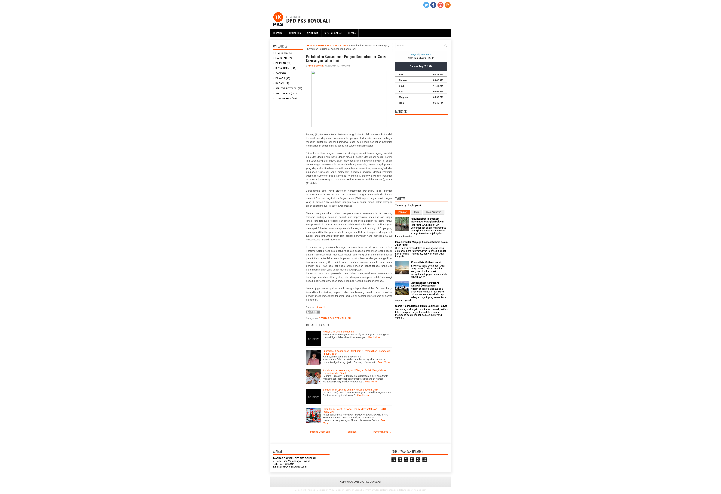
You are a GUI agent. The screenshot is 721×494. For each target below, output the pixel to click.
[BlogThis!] (311, 312)
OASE (278, 73)
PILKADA (280, 78)
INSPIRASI (280, 63)
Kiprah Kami (312, 32)
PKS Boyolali (316, 65)
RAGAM (279, 83)
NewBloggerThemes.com (413, 490)
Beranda (277, 32)
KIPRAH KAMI (282, 68)
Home (310, 45)
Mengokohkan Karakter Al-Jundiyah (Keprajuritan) (425, 284)
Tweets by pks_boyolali (408, 205)
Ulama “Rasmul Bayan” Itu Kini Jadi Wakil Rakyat (421, 305)
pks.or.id (320, 307)
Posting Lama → (382, 431)
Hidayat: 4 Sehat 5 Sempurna (338, 331)
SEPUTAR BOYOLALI (286, 88)
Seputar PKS (294, 32)
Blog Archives (433, 212)
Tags (416, 212)
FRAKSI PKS (281, 52)
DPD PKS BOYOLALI (370, 481)
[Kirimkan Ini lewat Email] (308, 312)
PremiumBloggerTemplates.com (382, 490)
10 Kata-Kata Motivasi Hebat (426, 262)
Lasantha (359, 490)
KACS (331, 490)
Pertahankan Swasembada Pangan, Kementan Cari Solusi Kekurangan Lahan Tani (346, 58)
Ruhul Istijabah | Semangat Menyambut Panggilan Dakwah (427, 220)
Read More (374, 337)
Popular (402, 212)
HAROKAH (281, 58)
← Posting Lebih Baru (318, 431)
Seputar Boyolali (333, 32)
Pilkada (352, 32)
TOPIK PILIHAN (283, 98)
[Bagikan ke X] (315, 312)
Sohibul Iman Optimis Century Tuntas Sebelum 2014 (350, 389)
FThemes (310, 490)
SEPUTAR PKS (282, 93)
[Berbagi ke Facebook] (318, 312)
